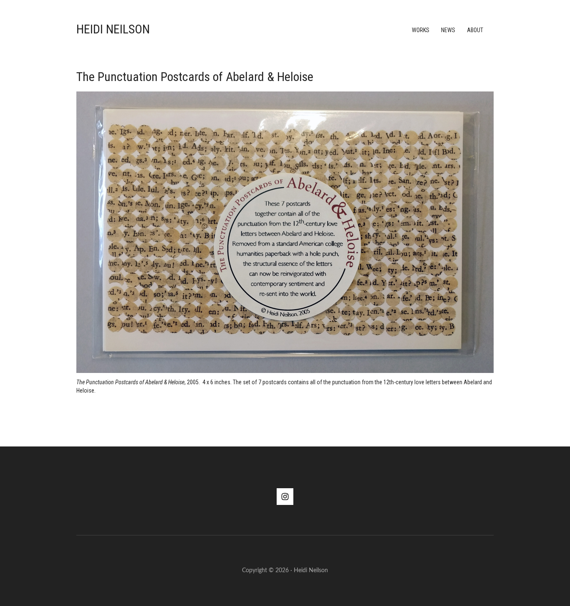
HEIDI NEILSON (113, 29)
